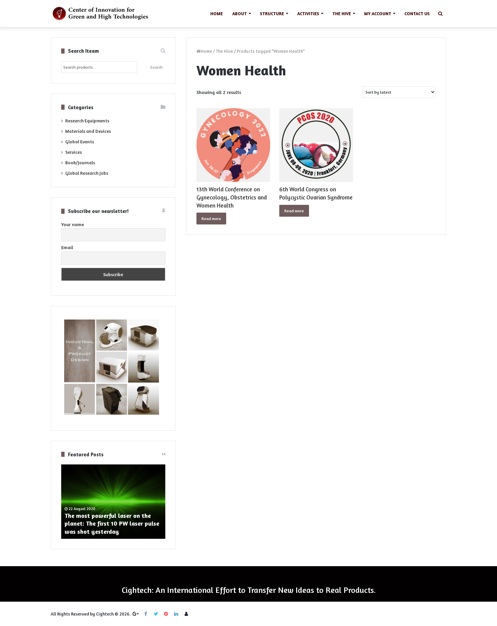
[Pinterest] (166, 613)
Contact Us (417, 13)
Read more (211, 218)
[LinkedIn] (176, 613)
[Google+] (136, 613)
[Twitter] (156, 613)
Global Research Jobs (86, 173)
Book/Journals (80, 162)
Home (216, 13)
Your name (72, 224)
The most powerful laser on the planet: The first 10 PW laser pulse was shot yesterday (112, 523)
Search (156, 67)
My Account (377, 13)
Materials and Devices (88, 131)
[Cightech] (102, 13)
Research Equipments (87, 120)
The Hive (341, 13)
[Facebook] (146, 613)
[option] (113, 501)
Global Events (79, 141)
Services (73, 152)
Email (67, 247)
